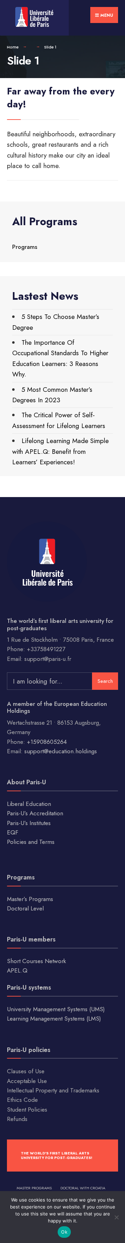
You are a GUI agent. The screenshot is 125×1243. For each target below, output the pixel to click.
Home (13, 47)
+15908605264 (47, 742)
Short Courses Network (36, 961)
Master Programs (34, 1188)
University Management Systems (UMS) (56, 1009)
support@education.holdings (60, 751)
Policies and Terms (31, 842)
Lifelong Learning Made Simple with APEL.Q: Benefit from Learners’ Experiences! (60, 451)
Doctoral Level (25, 908)
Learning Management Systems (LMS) (54, 1018)
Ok (64, 1232)
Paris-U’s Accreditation (35, 813)
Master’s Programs (30, 899)
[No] (116, 1217)
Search (105, 681)
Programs (24, 247)
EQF (12, 832)
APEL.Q (17, 970)
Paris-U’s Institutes (29, 823)
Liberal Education (29, 804)
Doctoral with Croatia (82, 1188)
